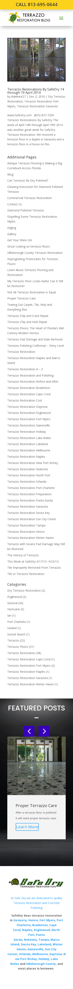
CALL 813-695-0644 (36, 4)
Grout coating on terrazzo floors (28, 246)
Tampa (44, 940)
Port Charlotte (16, 622)
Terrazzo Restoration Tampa (26, 525)
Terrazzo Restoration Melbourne (28, 450)
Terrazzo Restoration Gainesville (28, 425)
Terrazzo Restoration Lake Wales (29, 438)
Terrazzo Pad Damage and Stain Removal (34, 339)
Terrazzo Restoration (21, 352)
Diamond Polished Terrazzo (25, 210)
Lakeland (44, 944)
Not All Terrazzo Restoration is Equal (31, 292)
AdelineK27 (18, 96)
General (12, 603)
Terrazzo (13, 640)
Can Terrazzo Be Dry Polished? (27, 180)
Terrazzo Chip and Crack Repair (27, 316)
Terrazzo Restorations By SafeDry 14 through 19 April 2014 (35, 91)
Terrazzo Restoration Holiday (26, 432)
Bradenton (40, 925)
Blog (10, 174)
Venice (33, 920)
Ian (9, 615)
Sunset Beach (16, 634)
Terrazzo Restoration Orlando (27, 481)
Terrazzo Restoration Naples (26, 456)
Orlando (25, 954)
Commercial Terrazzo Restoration (29, 198)
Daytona (55, 954)
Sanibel (12, 628)
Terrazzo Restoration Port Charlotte (31, 488)
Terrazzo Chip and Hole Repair (27, 322)
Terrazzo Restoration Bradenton (28, 388)
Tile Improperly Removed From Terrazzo (34, 567)
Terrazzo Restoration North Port (28, 475)
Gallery (11, 234)
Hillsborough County (41, 964)
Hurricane (13, 609)
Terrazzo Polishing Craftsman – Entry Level (35, 346)
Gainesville (35, 949)
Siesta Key (28, 944)
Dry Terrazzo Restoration (24, 590)
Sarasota (20, 920)
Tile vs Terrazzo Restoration (25, 574)
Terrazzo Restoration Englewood (29, 413)
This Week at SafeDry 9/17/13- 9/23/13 (33, 561)
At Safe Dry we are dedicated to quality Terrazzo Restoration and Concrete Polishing (36, 903)
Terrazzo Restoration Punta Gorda (30, 500)
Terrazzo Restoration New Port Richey (32, 463)
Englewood (14, 597)
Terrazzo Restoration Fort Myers (28, 419)
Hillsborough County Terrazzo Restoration (35, 253)
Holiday (44, 959)
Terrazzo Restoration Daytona (27, 407)
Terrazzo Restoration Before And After (32, 381)
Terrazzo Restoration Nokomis (27, 469)
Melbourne (40, 954)
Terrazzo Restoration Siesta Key (28, 513)
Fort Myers (47, 920)
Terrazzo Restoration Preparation (29, 494)
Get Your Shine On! (19, 240)
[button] (29, 731)
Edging (11, 228)
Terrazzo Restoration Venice (26, 532)
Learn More (27, 827)
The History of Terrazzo (23, 555)
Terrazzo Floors (17, 647)
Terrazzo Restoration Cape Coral (28, 394)
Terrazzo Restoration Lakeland (27, 444)
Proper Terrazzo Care (21, 298)
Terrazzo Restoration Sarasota (37, 106)
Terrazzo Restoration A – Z (25, 369)
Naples (27, 930)
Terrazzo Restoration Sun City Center (31, 519)
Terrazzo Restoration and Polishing (30, 375)
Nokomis (30, 940)
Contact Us (14, 204)
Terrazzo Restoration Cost (24, 400)
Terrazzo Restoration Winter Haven (30, 538)
